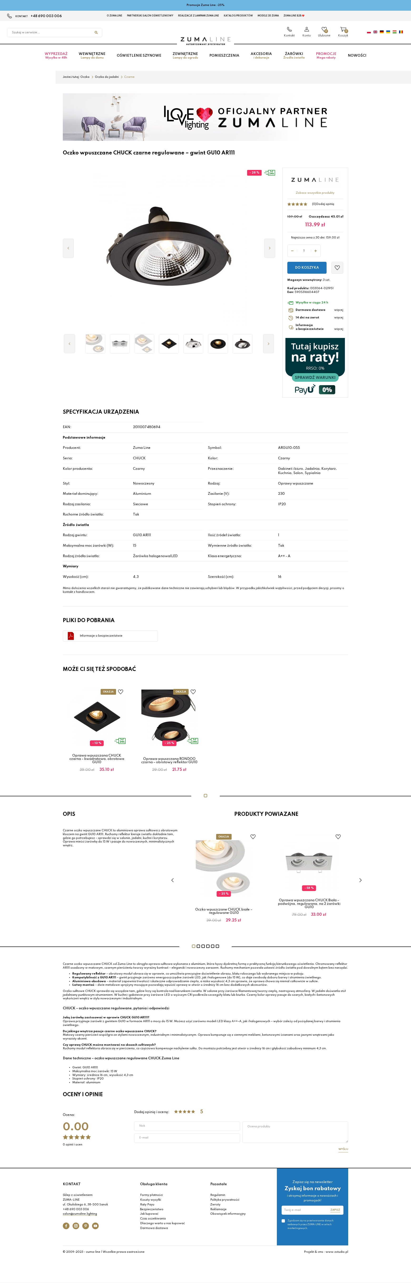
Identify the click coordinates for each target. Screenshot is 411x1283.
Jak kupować (149, 1214)
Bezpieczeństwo (151, 1209)
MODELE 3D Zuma (268, 16)
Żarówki (294, 55)
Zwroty (215, 1204)
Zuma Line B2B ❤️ (294, 16)
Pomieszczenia (224, 55)
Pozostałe (218, 1184)
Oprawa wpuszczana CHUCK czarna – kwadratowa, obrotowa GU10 (96, 759)
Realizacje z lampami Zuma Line (198, 16)
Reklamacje (218, 1209)
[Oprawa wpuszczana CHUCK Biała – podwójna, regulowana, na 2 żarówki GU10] (120, 344)
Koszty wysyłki (150, 1200)
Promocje (326, 55)
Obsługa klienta (153, 1184)
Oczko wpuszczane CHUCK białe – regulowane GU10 (223, 911)
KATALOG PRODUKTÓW (238, 16)
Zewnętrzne (185, 55)
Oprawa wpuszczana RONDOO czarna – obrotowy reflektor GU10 (169, 760)
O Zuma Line (114, 16)
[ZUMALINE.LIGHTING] (205, 41)
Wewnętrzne (92, 55)
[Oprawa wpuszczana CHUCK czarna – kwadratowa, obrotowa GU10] (169, 344)
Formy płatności (151, 1195)
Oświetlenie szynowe (139, 55)
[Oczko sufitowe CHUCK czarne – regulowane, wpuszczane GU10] (218, 344)
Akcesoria (261, 55)
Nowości (357, 55)
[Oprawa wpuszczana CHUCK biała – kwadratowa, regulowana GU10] (144, 344)
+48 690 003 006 (46, 16)
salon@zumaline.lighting (80, 1214)
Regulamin (217, 1195)
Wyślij (343, 1149)
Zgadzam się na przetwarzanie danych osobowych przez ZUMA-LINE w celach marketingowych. (310, 1224)
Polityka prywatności (224, 1200)
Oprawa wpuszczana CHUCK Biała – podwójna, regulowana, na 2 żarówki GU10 (309, 904)
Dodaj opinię (325, 204)
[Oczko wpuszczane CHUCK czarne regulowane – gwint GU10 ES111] (242, 344)
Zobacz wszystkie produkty (315, 193)
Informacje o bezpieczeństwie (101, 635)
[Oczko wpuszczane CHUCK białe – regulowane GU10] (95, 344)
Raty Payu (147, 1204)
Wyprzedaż (56, 55)
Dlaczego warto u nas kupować (162, 1223)
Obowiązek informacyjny (228, 1214)
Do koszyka (307, 267)
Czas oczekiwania (153, 1218)
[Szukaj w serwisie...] (96, 32)
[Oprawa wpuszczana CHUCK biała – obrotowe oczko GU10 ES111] (193, 344)
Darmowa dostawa (154, 1228)
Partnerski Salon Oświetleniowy (150, 16)
